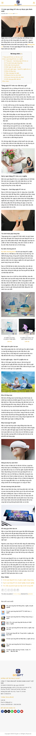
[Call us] (12, 711)
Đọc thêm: (5, 81)
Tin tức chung (16, 594)
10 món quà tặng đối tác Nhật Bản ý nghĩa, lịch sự (20, 638)
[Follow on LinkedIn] (18, 711)
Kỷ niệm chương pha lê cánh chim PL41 (9, 338)
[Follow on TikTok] (5, 711)
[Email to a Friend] (11, 590)
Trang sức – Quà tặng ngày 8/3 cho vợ (16, 61)
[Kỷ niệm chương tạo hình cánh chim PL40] (27, 327)
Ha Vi (16, 13)
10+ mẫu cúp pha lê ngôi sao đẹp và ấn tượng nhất (18, 586)
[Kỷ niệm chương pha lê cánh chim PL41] (9, 327)
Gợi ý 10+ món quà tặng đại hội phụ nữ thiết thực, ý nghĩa (18, 623)
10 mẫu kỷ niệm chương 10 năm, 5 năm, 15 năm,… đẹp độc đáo (18, 650)
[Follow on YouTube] (21, 711)
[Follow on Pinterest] (15, 711)
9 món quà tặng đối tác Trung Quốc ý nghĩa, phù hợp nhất (20, 633)
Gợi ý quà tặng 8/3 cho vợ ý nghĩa (12, 59)
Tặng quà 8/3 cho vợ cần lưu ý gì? (12, 57)
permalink (30, 594)
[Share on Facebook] (5, 590)
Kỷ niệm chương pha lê (11, 65)
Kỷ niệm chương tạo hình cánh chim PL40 (27, 338)
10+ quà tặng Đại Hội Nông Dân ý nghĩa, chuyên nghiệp (19, 606)
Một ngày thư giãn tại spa (12, 67)
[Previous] (1, 332)
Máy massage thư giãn (11, 73)
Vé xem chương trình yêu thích (14, 77)
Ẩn (21, 53)
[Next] (35, 332)
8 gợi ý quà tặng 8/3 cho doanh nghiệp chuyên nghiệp (18, 583)
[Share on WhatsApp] (2, 590)
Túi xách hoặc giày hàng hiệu (13, 63)
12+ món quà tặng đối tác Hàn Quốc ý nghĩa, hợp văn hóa (20, 628)
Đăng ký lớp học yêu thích (12, 75)
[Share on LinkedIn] (17, 590)
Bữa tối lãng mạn (10, 71)
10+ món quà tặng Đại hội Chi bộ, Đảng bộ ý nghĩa (18, 644)
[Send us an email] (8, 711)
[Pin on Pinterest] (14, 590)
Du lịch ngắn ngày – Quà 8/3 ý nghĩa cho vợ (17, 69)
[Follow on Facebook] (2, 711)
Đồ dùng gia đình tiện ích (12, 79)
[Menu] (2, 3)
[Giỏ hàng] (34, 3)
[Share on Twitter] (8, 590)
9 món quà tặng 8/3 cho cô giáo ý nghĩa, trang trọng (18, 580)
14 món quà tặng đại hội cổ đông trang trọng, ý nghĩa (19, 617)
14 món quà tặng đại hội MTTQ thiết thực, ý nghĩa (18, 612)
